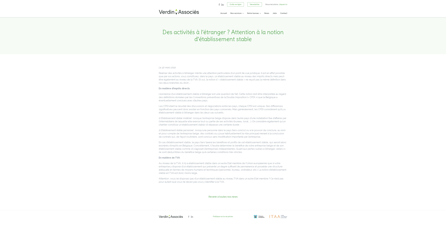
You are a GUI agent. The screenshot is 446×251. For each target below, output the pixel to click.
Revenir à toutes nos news (223, 196)
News (266, 13)
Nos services (236, 13)
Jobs (275, 13)
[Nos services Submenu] (243, 13)
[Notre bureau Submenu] (260, 13)
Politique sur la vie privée (223, 216)
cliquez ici (283, 4)
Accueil (223, 13)
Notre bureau (253, 13)
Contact (283, 13)
